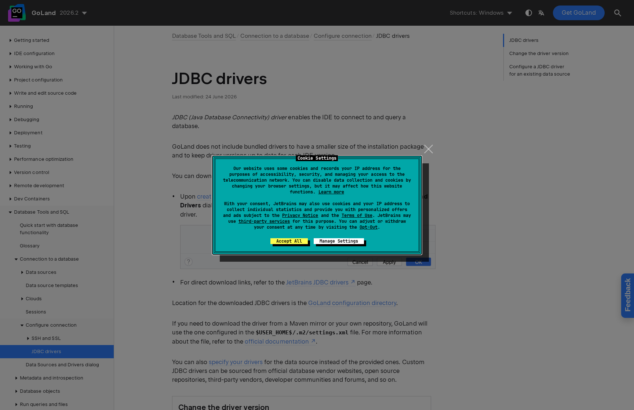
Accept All (289, 241)
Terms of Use (357, 215)
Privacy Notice (300, 215)
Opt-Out (369, 227)
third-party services (264, 221)
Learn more (331, 192)
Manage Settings (339, 241)
